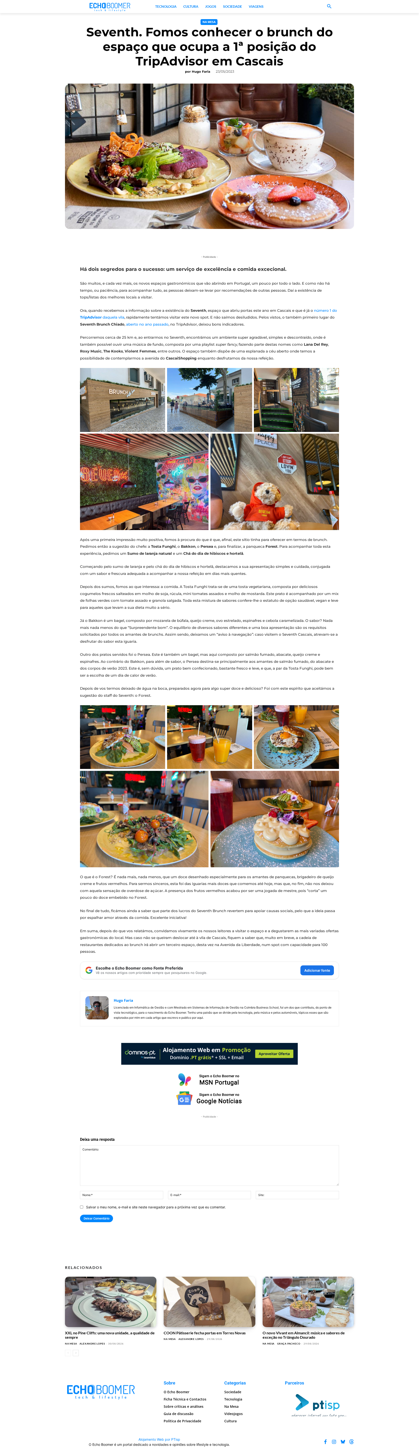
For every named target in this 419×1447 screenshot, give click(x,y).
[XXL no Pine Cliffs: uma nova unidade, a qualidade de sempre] (110, 1302)
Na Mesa (209, 22)
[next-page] (76, 1353)
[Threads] (351, 1441)
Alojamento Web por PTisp (159, 1439)
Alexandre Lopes (92, 1343)
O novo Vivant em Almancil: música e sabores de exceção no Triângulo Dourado (304, 1334)
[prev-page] (68, 1353)
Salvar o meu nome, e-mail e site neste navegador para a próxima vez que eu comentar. (156, 1207)
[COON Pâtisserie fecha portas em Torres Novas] (209, 1302)
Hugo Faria (201, 71)
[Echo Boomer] (110, 6)
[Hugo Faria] (97, 1008)
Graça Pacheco (288, 1343)
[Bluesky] (342, 1441)
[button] (329, 6)
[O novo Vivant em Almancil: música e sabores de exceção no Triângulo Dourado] (308, 1302)
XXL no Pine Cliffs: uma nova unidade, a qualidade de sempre (110, 1334)
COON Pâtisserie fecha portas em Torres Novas (205, 1332)
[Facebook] (325, 1441)
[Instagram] (334, 1441)
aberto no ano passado (147, 324)
